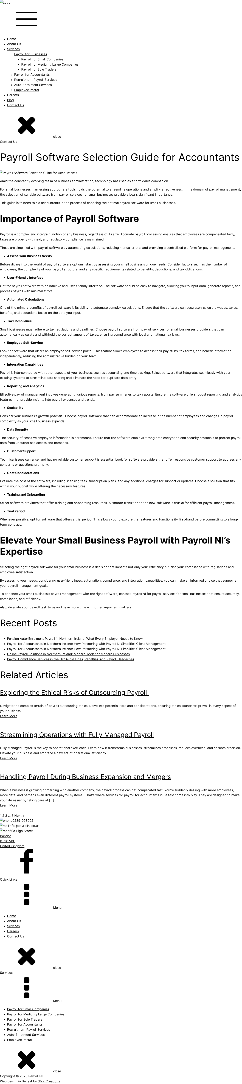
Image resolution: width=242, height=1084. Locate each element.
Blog (10, 100)
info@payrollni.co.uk (24, 826)
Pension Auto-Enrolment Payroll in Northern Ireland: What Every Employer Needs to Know (75, 638)
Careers (13, 95)
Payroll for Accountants (32, 74)
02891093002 (22, 820)
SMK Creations (49, 1081)
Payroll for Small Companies (42, 59)
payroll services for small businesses (86, 194)
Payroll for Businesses (30, 54)
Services (13, 49)
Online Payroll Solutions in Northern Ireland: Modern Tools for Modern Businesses (68, 654)
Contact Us (15, 105)
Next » (19, 815)
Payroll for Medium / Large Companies (49, 64)
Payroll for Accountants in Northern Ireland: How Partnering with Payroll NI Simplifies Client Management (86, 644)
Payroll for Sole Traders (38, 69)
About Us (14, 44)
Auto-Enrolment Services (33, 85)
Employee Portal (26, 90)
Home (11, 39)
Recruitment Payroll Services (35, 80)
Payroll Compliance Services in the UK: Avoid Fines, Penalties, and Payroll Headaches (70, 659)
